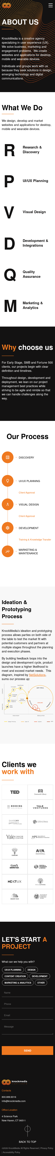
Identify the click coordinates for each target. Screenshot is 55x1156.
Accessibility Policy (11, 1152)
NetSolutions (37, 675)
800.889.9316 (9, 1097)
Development (40, 976)
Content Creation (15, 976)
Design (31, 969)
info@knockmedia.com (14, 1101)
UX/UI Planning (13, 969)
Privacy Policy (46, 1148)
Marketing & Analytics (18, 982)
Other (41, 982)
